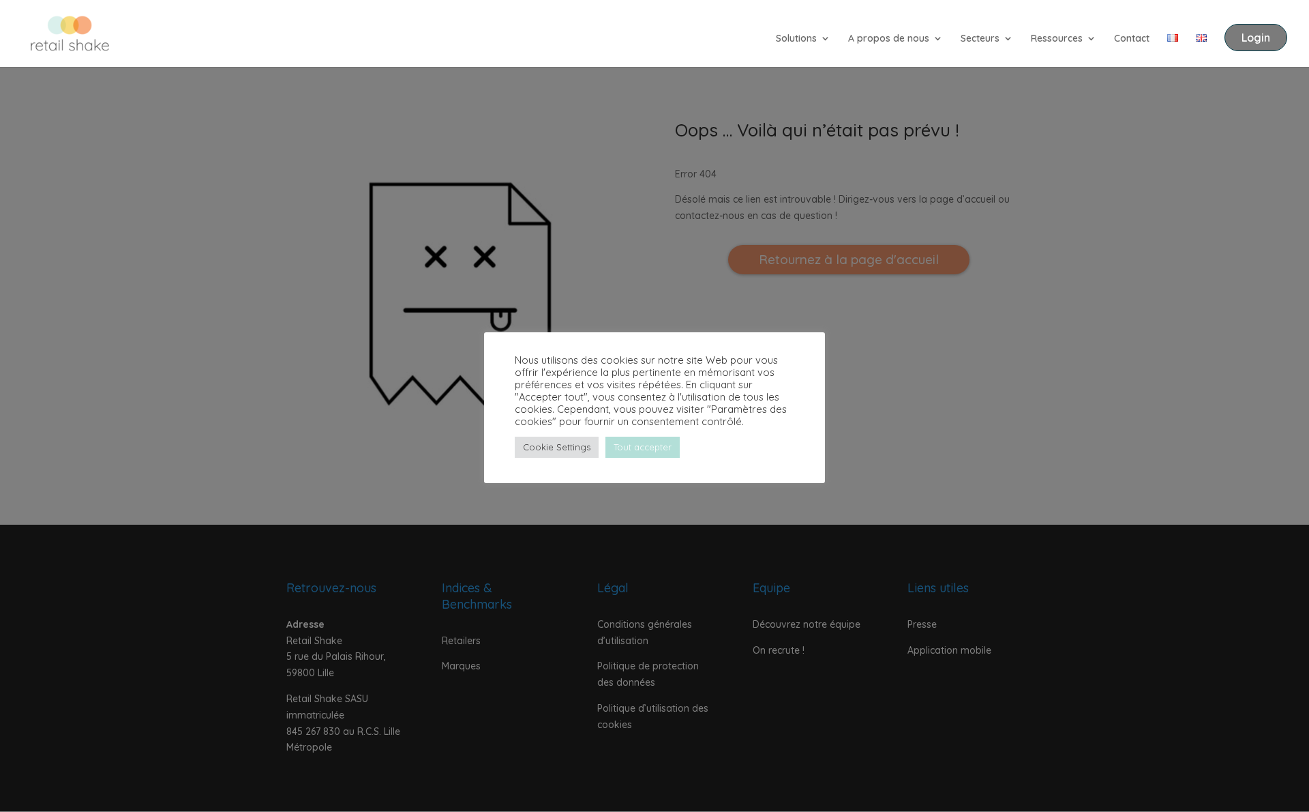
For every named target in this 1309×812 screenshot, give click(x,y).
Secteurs (980, 38)
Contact (1131, 38)
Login (1256, 37)
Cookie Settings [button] (556, 446)
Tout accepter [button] (643, 446)
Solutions (796, 38)
